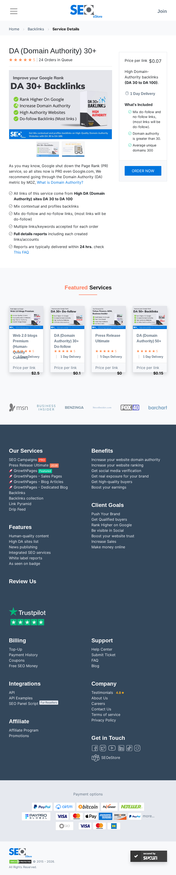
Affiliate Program (23, 730)
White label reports (25, 558)
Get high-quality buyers (111, 481)
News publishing (23, 547)
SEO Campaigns (27, 459)
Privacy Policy (103, 720)
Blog (95, 665)
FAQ (94, 660)
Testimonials (106, 692)
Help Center (101, 649)
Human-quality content (29, 536)
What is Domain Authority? (60, 182)
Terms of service (105, 714)
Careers (98, 703)
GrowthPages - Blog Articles (38, 481)
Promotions (19, 735)
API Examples (21, 698)
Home (14, 29)
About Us (99, 698)
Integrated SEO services (30, 552)
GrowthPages (32, 470)
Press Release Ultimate (33, 465)
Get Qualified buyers (109, 519)
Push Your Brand (105, 514)
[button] (17, 104)
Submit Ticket (103, 654)
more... (148, 816)
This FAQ (21, 252)
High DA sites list (23, 541)
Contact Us (101, 709)
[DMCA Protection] (20, 861)
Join (162, 11)
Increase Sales (103, 541)
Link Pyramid (20, 503)
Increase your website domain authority (125, 459)
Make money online (108, 547)
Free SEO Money (23, 665)
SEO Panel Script (33, 703)
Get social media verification (116, 470)
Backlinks (36, 29)
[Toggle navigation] (13, 11)
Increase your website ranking (117, 465)
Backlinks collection (26, 498)
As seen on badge (24, 563)
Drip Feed (17, 509)
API (12, 692)
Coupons (17, 660)
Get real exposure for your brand (120, 476)
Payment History (23, 654)
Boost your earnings (108, 487)
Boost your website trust (112, 536)
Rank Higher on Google (111, 525)
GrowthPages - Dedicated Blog (40, 487)
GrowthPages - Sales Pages (37, 476)
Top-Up (15, 649)
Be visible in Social (107, 530)
